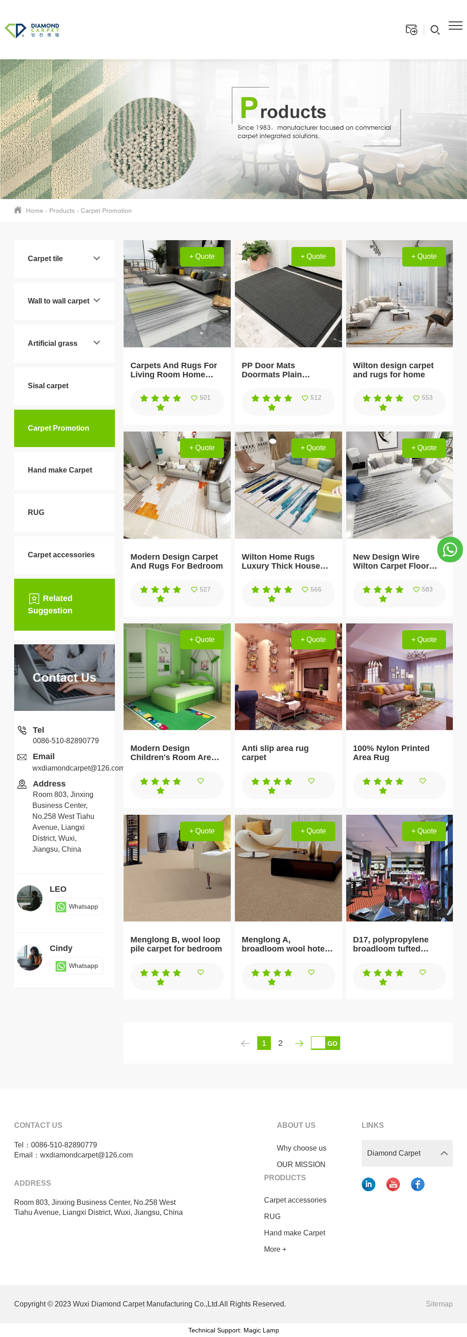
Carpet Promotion (106, 210)
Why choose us (302, 1148)
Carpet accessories (61, 555)
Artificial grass (53, 343)
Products (62, 210)
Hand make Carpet (60, 470)
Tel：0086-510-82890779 (55, 1145)
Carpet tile (45, 258)
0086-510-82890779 (66, 741)
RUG (36, 512)
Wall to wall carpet (58, 301)
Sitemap (439, 1304)
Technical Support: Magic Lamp (233, 1330)
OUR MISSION (301, 1164)
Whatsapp (83, 906)
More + (275, 1249)
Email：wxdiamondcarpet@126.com (73, 1155)
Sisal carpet (48, 386)
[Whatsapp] (450, 548)
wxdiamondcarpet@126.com (78, 768)
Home (34, 210)
